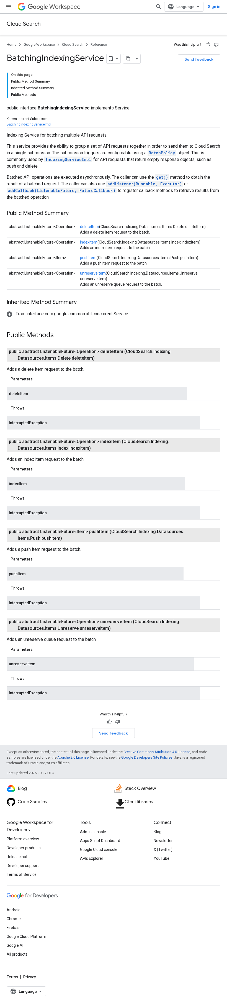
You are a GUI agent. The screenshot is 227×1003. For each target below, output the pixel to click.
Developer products (24, 848)
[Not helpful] (216, 44)
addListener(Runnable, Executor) (144, 183)
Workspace (65, 7)
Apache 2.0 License (73, 757)
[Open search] (158, 6)
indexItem (88, 242)
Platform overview (23, 839)
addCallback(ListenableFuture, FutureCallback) (61, 190)
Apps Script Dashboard (100, 840)
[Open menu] (8, 6)
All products (17, 954)
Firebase (14, 927)
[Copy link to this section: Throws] (30, 408)
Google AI (15, 945)
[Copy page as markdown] (128, 58)
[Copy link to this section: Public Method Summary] (74, 213)
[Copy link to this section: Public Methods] (59, 335)
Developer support (23, 865)
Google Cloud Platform (26, 936)
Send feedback (199, 59)
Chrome (14, 919)
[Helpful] (208, 44)
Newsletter (163, 840)
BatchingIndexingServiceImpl (29, 124)
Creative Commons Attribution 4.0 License (156, 752)
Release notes (19, 856)
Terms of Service (22, 874)
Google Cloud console (98, 849)
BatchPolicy (162, 152)
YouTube (161, 858)
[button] (67, 313)
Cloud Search (24, 24)
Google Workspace (39, 44)
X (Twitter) (163, 849)
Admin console (93, 832)
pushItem (88, 257)
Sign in (214, 6)
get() (162, 177)
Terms (12, 977)
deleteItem (89, 226)
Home (11, 44)
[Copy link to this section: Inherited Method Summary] (82, 302)
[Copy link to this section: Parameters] (38, 379)
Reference (99, 44)
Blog (157, 832)
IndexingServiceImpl (68, 159)
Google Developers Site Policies (146, 757)
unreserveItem (93, 273)
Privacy (29, 977)
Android (13, 910)
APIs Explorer (91, 858)
